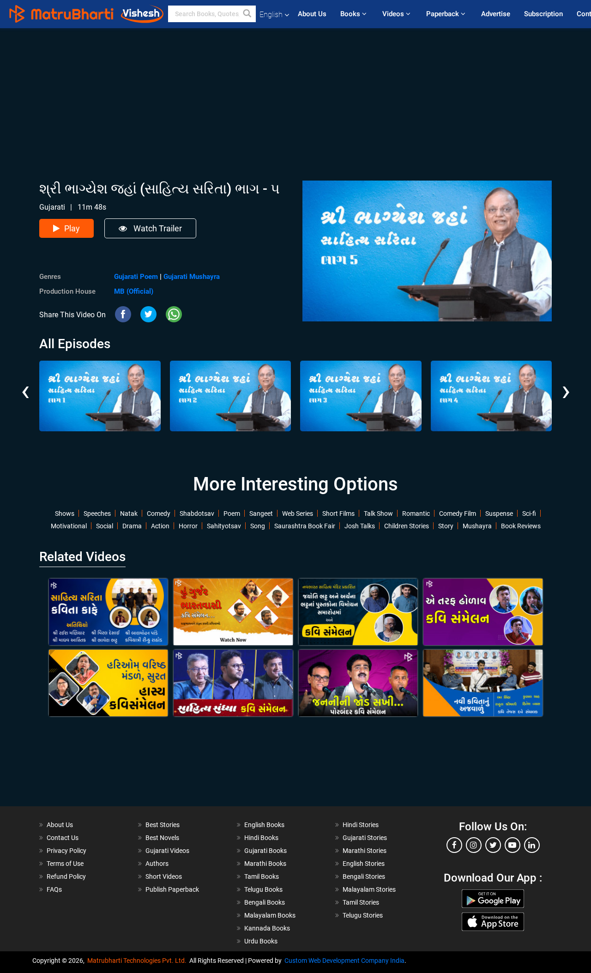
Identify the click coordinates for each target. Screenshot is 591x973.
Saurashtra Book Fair (304, 526)
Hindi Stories (361, 824)
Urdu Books (260, 941)
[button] (247, 14)
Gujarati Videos (167, 850)
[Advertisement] (295, 92)
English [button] (271, 14)
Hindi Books (261, 837)
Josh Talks (359, 526)
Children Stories (406, 526)
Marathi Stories (364, 850)
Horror (188, 526)
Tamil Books (261, 876)
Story (445, 526)
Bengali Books (264, 902)
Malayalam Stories (369, 889)
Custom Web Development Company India (344, 960)
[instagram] (474, 845)
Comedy (158, 513)
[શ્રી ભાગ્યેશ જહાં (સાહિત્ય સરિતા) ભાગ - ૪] (491, 396)
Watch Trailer (157, 228)
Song (257, 526)
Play (72, 228)
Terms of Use (65, 863)
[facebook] (454, 845)
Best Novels (162, 837)
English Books (264, 824)
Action (160, 526)
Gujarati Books (265, 850)
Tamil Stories (361, 902)
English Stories (364, 863)
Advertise (495, 14)
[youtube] (512, 845)
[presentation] (25, 383)
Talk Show (378, 513)
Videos (394, 14)
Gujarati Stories (365, 837)
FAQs (54, 889)
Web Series (297, 513)
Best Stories (162, 824)
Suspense (499, 513)
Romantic (416, 513)
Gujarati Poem (136, 276)
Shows (64, 513)
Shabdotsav (197, 513)
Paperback (443, 14)
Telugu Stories (363, 915)
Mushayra (477, 526)
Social (104, 526)
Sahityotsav (224, 526)
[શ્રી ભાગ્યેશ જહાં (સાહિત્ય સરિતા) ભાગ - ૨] (230, 396)
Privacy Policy (66, 850)
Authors (157, 863)
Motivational (69, 526)
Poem (231, 513)
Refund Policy (66, 876)
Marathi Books (265, 863)
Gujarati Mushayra (191, 276)
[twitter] (493, 845)
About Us (312, 14)
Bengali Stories (364, 876)
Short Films (338, 513)
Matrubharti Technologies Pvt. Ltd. (138, 960)
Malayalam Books (270, 915)
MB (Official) (133, 291)
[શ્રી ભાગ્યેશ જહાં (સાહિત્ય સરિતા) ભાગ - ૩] (361, 396)
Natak (129, 513)
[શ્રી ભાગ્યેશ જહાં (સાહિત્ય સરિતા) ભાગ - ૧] (100, 396)
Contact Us (62, 837)
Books (351, 14)
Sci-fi (529, 513)
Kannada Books (267, 928)
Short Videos (163, 876)
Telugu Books (263, 889)
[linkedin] (532, 845)
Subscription (543, 14)
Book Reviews (521, 526)
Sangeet (261, 513)
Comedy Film (457, 513)
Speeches (97, 513)
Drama (132, 526)
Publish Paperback (172, 889)
